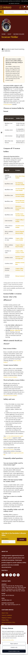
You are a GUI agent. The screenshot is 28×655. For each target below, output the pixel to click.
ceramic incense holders (10, 377)
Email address (5, 538)
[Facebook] (3, 574)
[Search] (25, 12)
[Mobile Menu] (1, 12)
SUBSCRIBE (21, 539)
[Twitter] (6, 574)
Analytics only (14, 647)
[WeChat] (18, 574)
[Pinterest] (10, 574)
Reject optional (14, 643)
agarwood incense (9, 449)
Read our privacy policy (8, 640)
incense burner (8, 104)
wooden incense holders (10, 395)
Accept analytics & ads (14, 651)
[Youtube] (14, 574)
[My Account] (20, 7)
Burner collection (15, 330)
